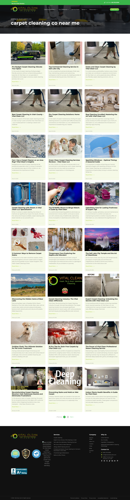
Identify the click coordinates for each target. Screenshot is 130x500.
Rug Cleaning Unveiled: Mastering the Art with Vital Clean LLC (101, 115)
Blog (90, 448)
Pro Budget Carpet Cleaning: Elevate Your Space (27, 67)
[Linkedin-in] (112, 460)
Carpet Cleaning (58, 437)
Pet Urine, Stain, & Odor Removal (62, 444)
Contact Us (91, 451)
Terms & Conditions (74, 498)
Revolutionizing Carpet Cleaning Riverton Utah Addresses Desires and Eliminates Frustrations (27, 394)
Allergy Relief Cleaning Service (62, 446)
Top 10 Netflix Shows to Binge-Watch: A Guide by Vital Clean (64, 208)
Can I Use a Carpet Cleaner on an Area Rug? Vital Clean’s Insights (27, 161)
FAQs (90, 446)
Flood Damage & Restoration (61, 453)
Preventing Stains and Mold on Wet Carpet (63, 393)
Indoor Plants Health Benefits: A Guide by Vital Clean (102, 393)
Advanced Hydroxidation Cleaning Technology (110, 445)
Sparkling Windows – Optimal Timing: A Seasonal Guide (101, 161)
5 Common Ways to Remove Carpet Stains (26, 254)
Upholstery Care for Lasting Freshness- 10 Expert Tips (102, 208)
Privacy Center (92, 498)
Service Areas (91, 438)
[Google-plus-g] (115, 460)
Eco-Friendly (104, 440)
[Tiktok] (109, 460)
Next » (72, 417)
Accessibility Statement (103, 498)
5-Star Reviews (105, 437)
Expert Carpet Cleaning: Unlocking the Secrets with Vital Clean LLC (102, 300)
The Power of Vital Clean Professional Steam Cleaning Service (101, 347)
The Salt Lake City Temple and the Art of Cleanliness (101, 254)
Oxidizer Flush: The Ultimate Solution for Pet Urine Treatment (27, 347)
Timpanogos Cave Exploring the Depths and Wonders (62, 254)
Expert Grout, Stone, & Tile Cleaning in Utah (65, 440)
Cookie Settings (113, 498)
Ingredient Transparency (107, 442)
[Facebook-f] (101, 460)
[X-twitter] (107, 460)
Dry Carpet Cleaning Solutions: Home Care (64, 115)
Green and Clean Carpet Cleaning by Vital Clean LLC (101, 67)
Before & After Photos (59, 455)
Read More (16, 81)
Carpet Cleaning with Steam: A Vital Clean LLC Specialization (27, 208)
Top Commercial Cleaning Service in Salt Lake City (63, 67)
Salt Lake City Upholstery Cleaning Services (65, 442)
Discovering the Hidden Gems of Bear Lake (27, 300)
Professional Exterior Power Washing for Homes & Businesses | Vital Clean (67, 449)
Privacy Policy (84, 498)
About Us (91, 441)
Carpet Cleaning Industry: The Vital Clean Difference (63, 300)
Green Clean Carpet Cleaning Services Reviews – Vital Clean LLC (64, 161)
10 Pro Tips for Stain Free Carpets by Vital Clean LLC (63, 347)
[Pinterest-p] (117, 460)
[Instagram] (104, 460)
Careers (91, 443)
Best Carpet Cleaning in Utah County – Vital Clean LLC (28, 115)
